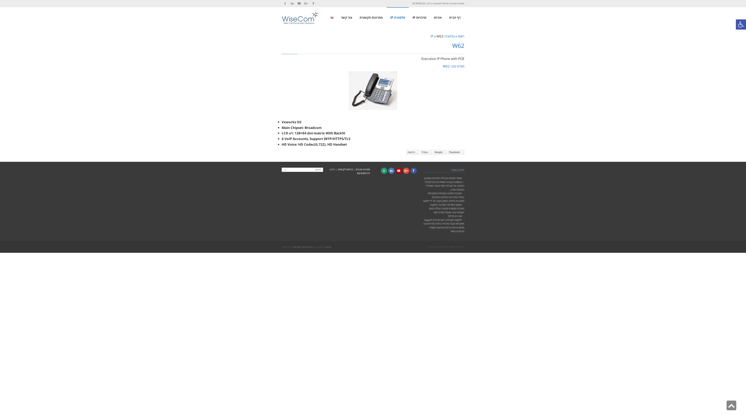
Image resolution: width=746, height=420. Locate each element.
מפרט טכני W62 (453, 66)
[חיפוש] (285, 170)
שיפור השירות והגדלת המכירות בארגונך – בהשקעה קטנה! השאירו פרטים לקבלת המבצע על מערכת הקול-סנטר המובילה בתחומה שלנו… (444, 183)
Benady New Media (303, 246)
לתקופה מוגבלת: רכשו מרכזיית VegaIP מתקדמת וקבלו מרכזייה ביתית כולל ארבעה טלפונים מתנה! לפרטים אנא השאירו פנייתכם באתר (443, 225)
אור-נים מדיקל (455, 216)
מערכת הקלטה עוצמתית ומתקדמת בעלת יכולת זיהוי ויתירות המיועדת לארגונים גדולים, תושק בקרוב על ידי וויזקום (443, 197)
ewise (328, 246)
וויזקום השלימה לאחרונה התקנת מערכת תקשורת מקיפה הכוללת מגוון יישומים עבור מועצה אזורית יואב (446, 208)
